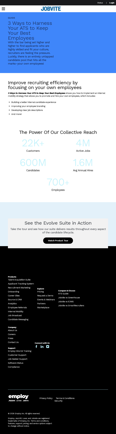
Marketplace (43, 307)
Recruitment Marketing (19, 287)
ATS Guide (63, 293)
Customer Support (17, 355)
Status (100, 3)
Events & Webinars (46, 299)
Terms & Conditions (65, 398)
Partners (41, 303)
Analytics (12, 303)
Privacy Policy (45, 398)
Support (11, 348)
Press (10, 338)
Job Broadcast (15, 315)
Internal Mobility (15, 311)
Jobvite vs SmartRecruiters (71, 305)
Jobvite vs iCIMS (66, 301)
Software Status (15, 363)
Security (58, 400)
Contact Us (13, 342)
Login (111, 3)
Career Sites (14, 295)
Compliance (14, 367)
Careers (11, 334)
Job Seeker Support (17, 359)
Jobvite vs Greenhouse (69, 297)
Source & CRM (15, 299)
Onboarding (13, 291)
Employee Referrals (17, 307)
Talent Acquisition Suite (19, 279)
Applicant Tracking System (21, 283)
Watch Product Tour (58, 240)
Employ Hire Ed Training (19, 351)
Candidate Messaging (18, 319)
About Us (12, 330)
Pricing (40, 291)
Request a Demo (45, 295)
